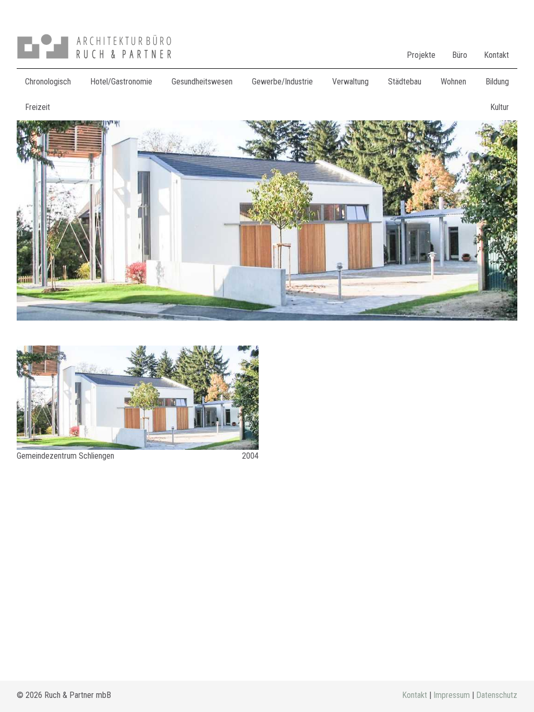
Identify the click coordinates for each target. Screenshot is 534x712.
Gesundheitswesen (202, 82)
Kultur (499, 107)
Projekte (421, 55)
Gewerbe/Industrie (282, 82)
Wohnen (453, 82)
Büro (459, 55)
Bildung (497, 82)
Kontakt (496, 55)
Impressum (451, 695)
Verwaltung (350, 82)
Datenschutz (496, 695)
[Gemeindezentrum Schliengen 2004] (138, 398)
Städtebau (404, 82)
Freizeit (37, 107)
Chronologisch (48, 82)
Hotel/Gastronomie (121, 82)
